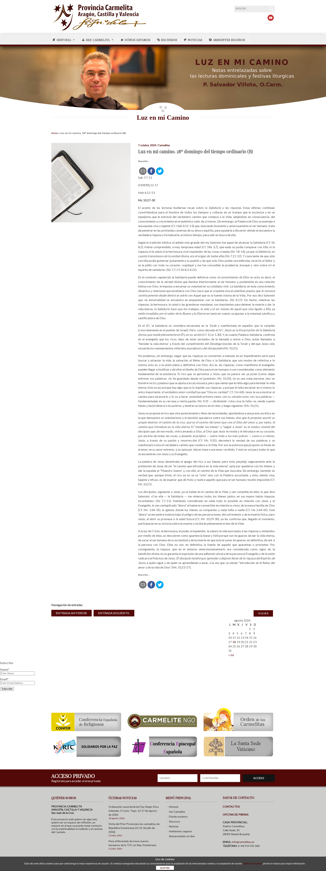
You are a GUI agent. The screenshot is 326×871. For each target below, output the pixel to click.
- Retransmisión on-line (181, 836)
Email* (4, 679)
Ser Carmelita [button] (98, 40)
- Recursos (174, 821)
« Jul (231, 655)
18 (234, 642)
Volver (263, 613)
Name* (4, 669)
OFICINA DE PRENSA (236, 814)
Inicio (54, 133)
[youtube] (270, 18)
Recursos (169, 40)
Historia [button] (64, 40)
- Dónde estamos (178, 816)
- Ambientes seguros (180, 831)
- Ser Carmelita (176, 811)
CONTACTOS (231, 806)
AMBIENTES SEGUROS (229, 40)
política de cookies (252, 863)
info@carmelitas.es (243, 841)
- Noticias (173, 826)
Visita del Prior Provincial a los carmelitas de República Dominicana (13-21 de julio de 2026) (134, 827)
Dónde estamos (137, 40)
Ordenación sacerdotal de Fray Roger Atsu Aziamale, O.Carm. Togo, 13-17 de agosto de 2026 (133, 810)
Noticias (195, 40)
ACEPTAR (165, 868)
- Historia (173, 806)
